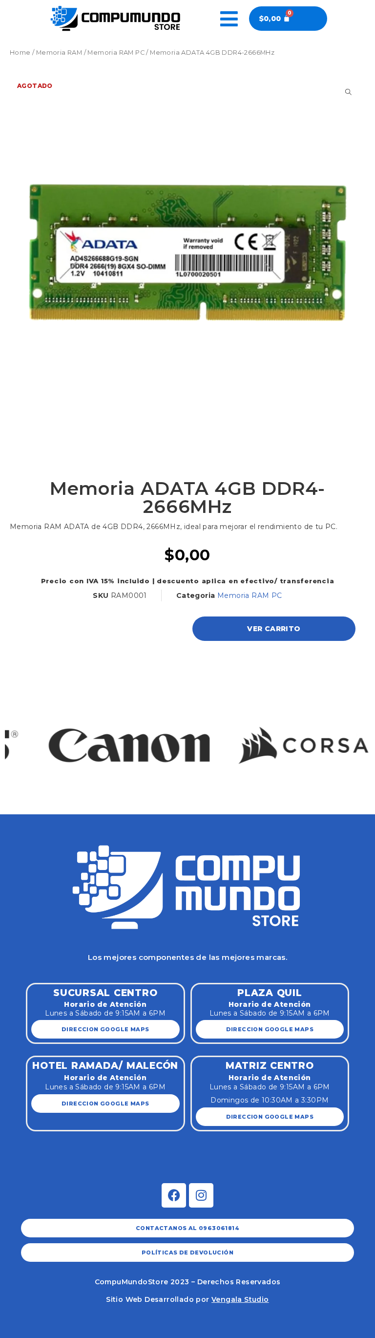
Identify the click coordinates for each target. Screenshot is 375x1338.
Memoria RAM (59, 52)
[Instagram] (201, 1195)
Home (20, 52)
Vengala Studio (240, 1299)
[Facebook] (174, 1195)
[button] (18, 734)
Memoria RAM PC (116, 52)
